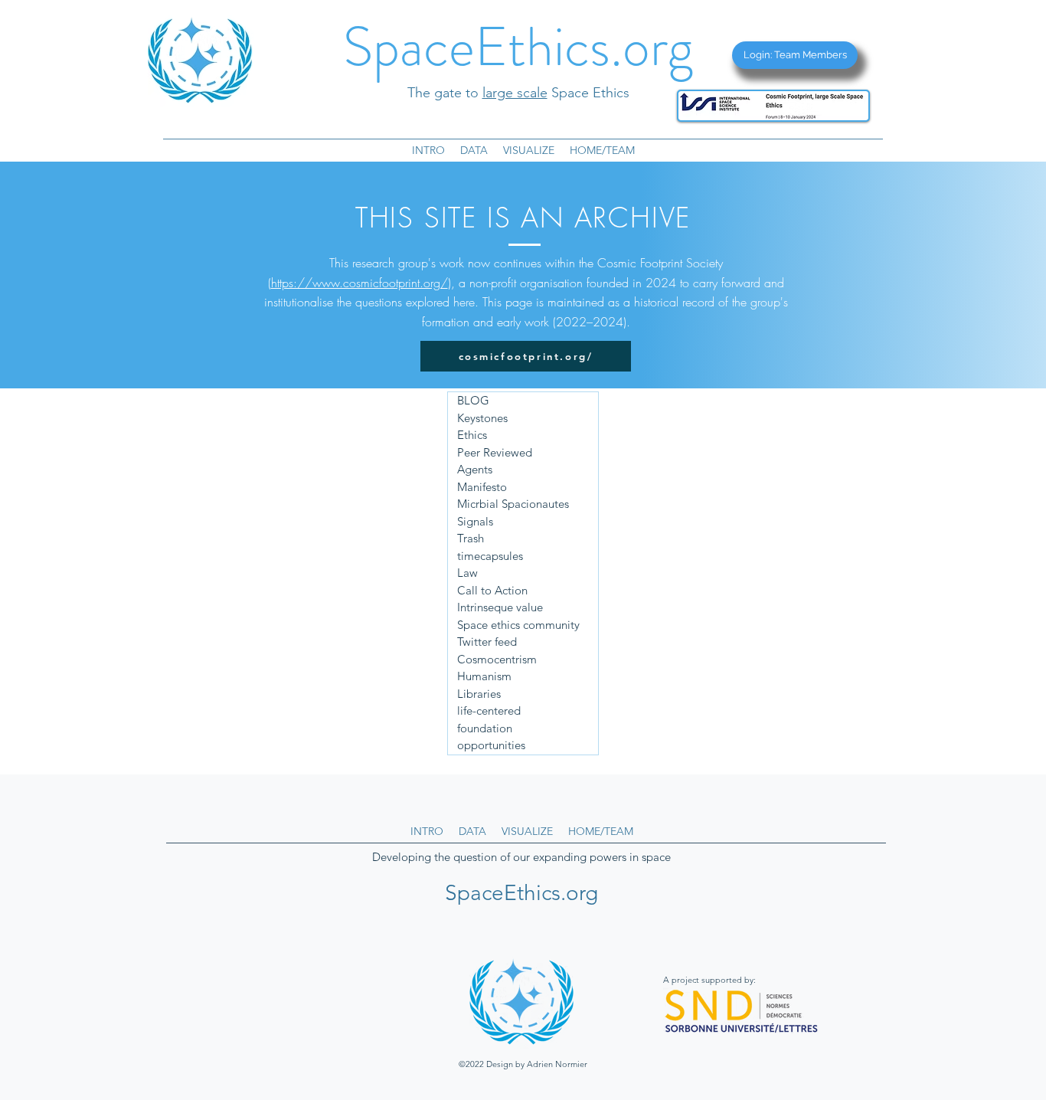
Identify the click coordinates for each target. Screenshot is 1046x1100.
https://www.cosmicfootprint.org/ (359, 282)
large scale (515, 92)
